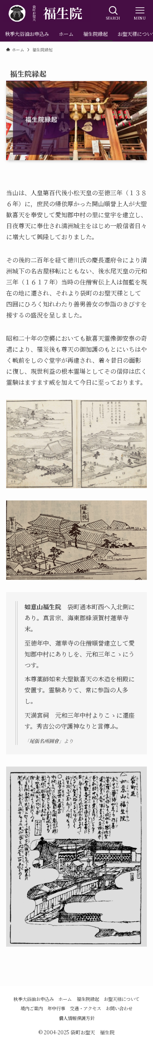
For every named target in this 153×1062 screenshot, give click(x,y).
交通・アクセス (85, 1008)
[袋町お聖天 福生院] (47, 13)
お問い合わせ (119, 1008)
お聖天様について (122, 999)
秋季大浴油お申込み (33, 999)
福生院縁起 (88, 999)
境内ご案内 (31, 1008)
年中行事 (56, 1008)
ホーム (65, 999)
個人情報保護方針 (77, 1018)
